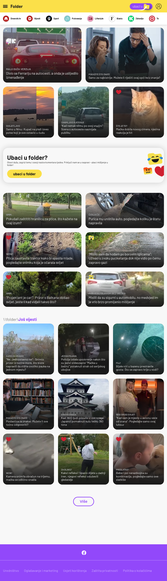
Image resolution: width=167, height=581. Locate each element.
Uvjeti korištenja (75, 570)
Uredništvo (11, 570)
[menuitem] (159, 6)
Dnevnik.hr (16, 18)
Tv (158, 18)
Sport (56, 18)
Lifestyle (99, 18)
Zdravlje (139, 18)
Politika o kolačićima (137, 570)
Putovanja (77, 18)
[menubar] (159, 6)
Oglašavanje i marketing (41, 570)
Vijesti (37, 18)
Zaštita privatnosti (105, 570)
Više (83, 501)
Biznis (120, 18)
